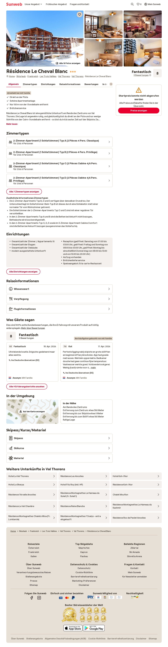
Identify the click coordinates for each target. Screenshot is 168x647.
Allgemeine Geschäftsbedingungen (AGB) (65, 638)
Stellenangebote (33, 576)
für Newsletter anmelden (134, 576)
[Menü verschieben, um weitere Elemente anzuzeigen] (111, 84)
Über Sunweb (33, 568)
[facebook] (32, 599)
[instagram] (39, 599)
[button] (44, 38)
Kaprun (84, 552)
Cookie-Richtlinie (84, 572)
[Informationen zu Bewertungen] (150, 75)
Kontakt (134, 568)
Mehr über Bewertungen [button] (33, 328)
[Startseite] (14, 4)
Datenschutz (84, 568)
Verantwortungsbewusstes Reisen (34, 572)
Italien (34, 556)
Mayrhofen (84, 548)
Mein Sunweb (134, 572)
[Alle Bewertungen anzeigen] (147, 73)
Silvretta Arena (134, 556)
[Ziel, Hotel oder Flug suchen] (132, 4)
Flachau (84, 556)
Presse (33, 580)
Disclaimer (84, 585)
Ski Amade (134, 552)
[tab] (13, 84)
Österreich (33, 548)
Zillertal (134, 548)
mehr (93, 367)
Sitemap (34, 585)
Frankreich (33, 552)
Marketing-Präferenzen (84, 580)
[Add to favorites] (79, 14)
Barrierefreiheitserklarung (84, 576)
